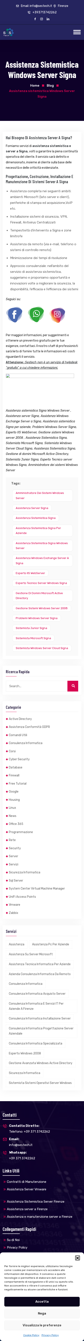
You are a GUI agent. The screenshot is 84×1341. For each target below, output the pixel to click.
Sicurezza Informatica (24, 872)
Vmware (14, 905)
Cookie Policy (31, 1335)
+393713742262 (44, 12)
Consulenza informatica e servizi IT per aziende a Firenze (36, 1006)
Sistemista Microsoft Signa (33, 638)
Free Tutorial (17, 783)
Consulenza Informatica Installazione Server (40, 1018)
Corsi (12, 751)
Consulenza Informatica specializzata (35, 1043)
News (12, 816)
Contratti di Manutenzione (26, 1182)
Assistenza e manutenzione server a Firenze (39, 1217)
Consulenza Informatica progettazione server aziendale (41, 1031)
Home (34, 85)
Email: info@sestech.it (36, 6)
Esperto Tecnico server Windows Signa (41, 583)
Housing (14, 800)
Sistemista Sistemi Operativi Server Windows (40, 1083)
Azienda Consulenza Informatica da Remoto (40, 974)
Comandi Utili (18, 735)
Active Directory (20, 719)
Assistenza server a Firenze (27, 1209)
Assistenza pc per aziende (50, 944)
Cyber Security (19, 759)
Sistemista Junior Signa (31, 628)
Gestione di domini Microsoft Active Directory (39, 596)
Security (15, 848)
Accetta (42, 1302)
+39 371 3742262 (22, 1155)
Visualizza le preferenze (42, 1325)
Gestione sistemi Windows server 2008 (42, 608)
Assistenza (16, 944)
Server (13, 856)
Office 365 (16, 824)
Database (15, 767)
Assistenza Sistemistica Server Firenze (35, 1202)
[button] (77, 1258)
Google (14, 791)
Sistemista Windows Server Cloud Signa (42, 648)
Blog (50, 85)
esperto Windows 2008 (25, 1053)
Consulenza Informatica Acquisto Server (37, 994)
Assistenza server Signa (32, 508)
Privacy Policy (50, 1335)
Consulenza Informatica (25, 743)
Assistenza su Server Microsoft (31, 954)
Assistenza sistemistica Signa (36, 518)
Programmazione (21, 832)
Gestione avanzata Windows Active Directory (40, 1063)
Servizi (13, 864)
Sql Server (16, 880)
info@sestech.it (21, 1142)
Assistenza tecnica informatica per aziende (40, 964)
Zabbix (13, 913)
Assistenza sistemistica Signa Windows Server (42, 546)
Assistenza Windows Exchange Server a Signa (42, 560)
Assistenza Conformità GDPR (29, 727)
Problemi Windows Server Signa (37, 618)
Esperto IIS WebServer (30, 573)
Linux (12, 808)
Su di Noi (13, 1240)
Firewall (14, 775)
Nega (42, 1313)
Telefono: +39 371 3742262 (29, 1128)
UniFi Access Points (22, 897)
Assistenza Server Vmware (26, 1189)
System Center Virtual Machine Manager (37, 888)
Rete (12, 840)
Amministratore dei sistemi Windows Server (40, 495)
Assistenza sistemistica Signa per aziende (38, 530)
